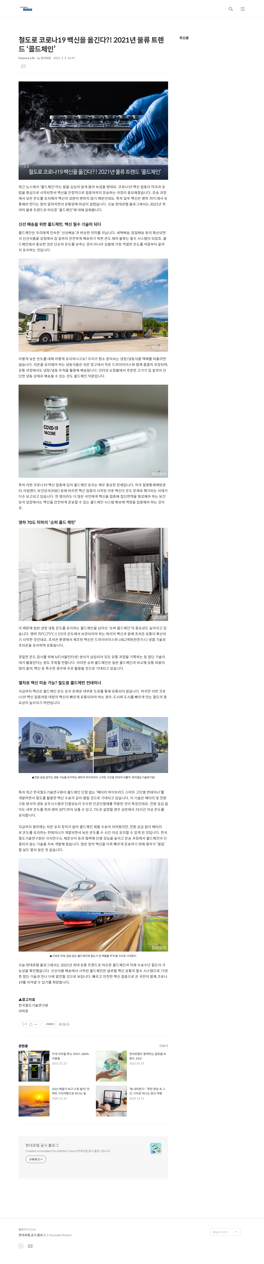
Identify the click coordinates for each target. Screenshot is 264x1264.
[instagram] (21, 1246)
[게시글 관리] (36, 1024)
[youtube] (30, 1246)
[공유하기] (30, 1024)
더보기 (163, 1045)
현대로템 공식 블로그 (42, 1145)
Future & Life (26, 58)
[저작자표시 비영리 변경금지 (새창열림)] (64, 1024)
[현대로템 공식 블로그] (26, 9)
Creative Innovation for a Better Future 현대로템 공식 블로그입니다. (68, 1151)
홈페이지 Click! (27, 1229)
